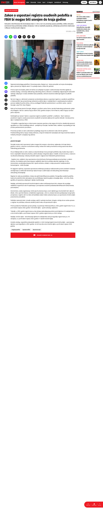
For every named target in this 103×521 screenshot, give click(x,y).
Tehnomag (65, 2)
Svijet (27, 2)
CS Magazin (50, 2)
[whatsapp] (10, 36)
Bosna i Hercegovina (19, 2)
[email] (24, 36)
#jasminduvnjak (36, 230)
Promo (39, 2)
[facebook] (6, 36)
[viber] (15, 36)
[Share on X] (19, 36)
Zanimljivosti (57, 2)
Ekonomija (33, 2)
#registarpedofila (16, 230)
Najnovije (88, 505)
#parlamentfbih (26, 230)
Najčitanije (94, 505)
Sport (43, 2)
